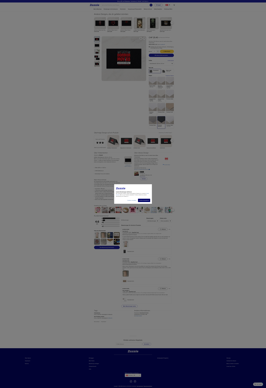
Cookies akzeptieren (144, 200)
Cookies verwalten (131, 200)
